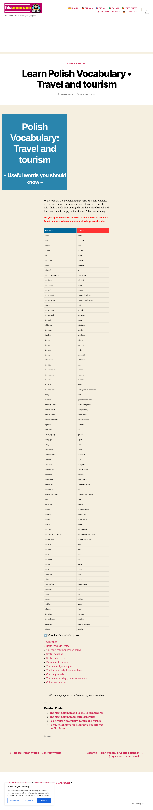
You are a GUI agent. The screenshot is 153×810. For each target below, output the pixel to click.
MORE (115, 11)
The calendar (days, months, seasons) (66, 678)
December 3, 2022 (87, 94)
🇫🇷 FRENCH (101, 8)
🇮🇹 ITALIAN (114, 8)
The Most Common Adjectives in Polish (72, 717)
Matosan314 (68, 94)
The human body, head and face (64, 670)
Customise (14, 801)
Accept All (44, 801)
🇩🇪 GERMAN (87, 8)
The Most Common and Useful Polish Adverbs (76, 712)
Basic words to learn (57, 646)
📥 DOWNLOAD (130, 11)
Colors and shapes (56, 682)
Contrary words (55, 674)
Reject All (29, 801)
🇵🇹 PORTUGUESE (129, 8)
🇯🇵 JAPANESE (103, 11)
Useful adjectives (55, 658)
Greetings (51, 642)
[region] (29, 794)
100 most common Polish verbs (63, 650)
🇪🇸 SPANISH (73, 8)
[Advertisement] (76, 36)
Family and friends (57, 662)
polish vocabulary (76, 64)
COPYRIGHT (63, 782)
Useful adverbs (54, 654)
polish (49, 736)
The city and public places (60, 666)
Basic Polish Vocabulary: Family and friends (75, 721)
